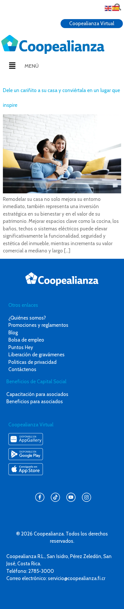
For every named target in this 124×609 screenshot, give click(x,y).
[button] (12, 66)
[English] (108, 8)
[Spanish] (116, 8)
